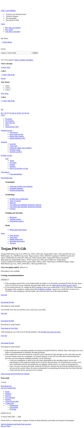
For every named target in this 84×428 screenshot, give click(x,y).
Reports (12, 164)
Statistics (13, 166)
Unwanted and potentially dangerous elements (25, 207)
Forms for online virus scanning (21, 148)
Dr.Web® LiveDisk (44, 289)
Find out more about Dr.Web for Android (15, 374)
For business (9, 121)
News (7, 125)
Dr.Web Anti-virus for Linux (51, 332)
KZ (20, 113)
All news (13, 243)
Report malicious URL (17, 138)
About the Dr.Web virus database (21, 186)
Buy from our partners (13, 28)
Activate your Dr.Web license (16, 14)
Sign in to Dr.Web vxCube (19, 168)
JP (18, 113)
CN (5, 113)
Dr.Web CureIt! (15, 150)
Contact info (9, 403)
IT (16, 113)
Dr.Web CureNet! (16, 152)
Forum (3, 78)
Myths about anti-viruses (18, 230)
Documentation (11, 18)
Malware (13, 203)
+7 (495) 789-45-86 (8, 75)
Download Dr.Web (12, 20)
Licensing (13, 162)
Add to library (7, 42)
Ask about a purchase (12, 31)
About (12, 161)
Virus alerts (13, 237)
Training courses (15, 219)
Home (7, 392)
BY (25, 113)
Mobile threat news (16, 239)
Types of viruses (15, 201)
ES (11, 113)
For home (8, 119)
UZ (23, 113)
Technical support (12, 16)
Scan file (13, 144)
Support (8, 396)
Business (8, 394)
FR (13, 113)
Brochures (13, 217)
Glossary (13, 209)
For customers (10, 397)
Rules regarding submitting (24, 60)
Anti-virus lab (10, 123)
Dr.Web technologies (17, 190)
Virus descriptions (16, 174)
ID (28, 113)
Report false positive (17, 136)
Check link (13, 146)
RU (2, 113)
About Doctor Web (11, 127)
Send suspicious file (16, 134)
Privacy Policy (6, 426)
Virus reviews (14, 235)
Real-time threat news (17, 241)
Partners (8, 399)
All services (14, 132)
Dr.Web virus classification (19, 199)
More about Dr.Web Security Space (64, 285)
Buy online (9, 30)
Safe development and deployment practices (16, 424)
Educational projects (17, 221)
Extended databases (16, 188)
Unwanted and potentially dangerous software (25, 205)
